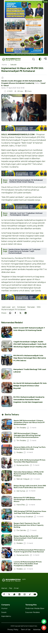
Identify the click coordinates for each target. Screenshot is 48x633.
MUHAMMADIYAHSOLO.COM (21, 134)
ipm (13, 307)
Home (4, 65)
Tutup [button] (45, 2)
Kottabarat (21, 307)
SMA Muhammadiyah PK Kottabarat (21, 308)
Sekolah (13, 65)
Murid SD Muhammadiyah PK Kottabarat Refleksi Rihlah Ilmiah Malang (26, 181)
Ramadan (31, 307)
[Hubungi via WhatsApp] (43, 621)
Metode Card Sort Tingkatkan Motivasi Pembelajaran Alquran (26, 214)
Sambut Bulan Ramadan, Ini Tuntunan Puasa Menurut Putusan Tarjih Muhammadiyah (24, 251)
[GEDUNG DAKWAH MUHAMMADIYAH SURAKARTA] (43, 627)
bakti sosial (6, 307)
